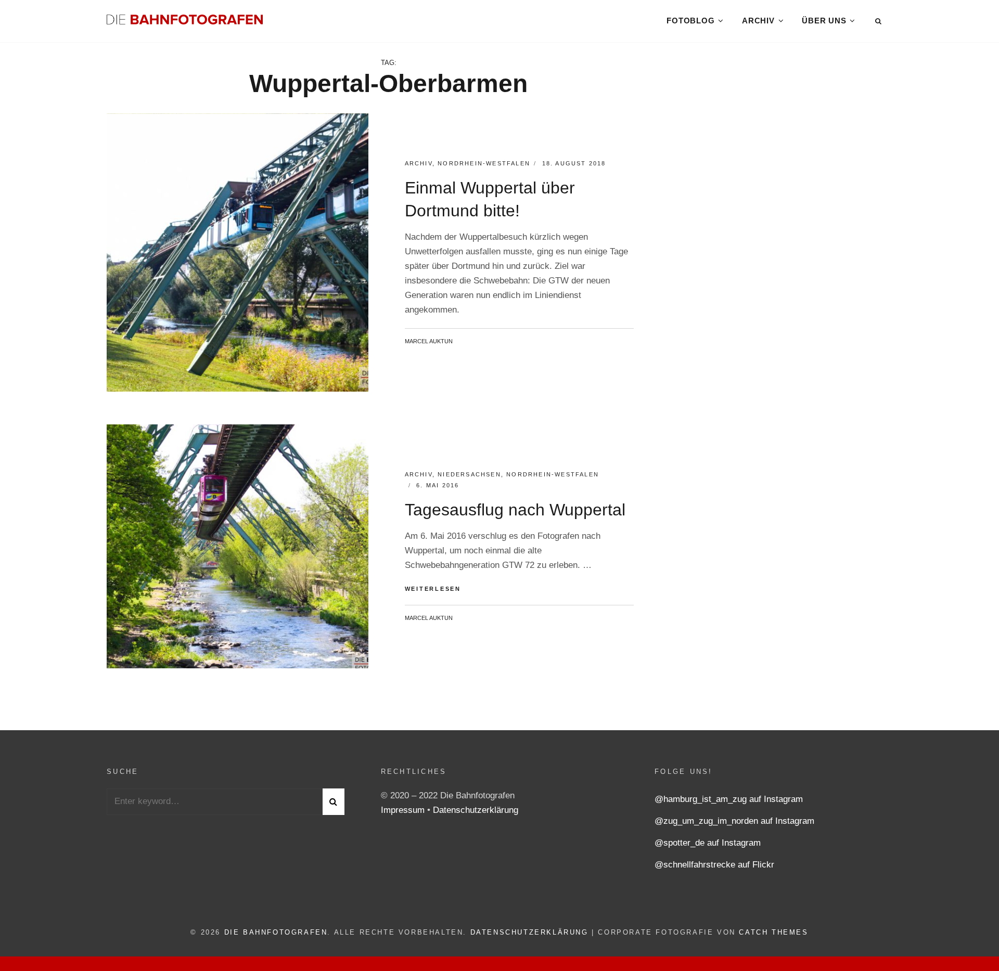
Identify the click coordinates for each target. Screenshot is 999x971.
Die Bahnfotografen (276, 932)
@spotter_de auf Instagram (708, 843)
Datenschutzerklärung (475, 810)
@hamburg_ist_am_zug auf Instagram (729, 799)
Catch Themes (773, 932)
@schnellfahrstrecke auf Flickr (714, 865)
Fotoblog (690, 20)
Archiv (758, 20)
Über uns (824, 20)
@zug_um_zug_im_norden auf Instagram (734, 821)
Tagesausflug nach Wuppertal (515, 509)
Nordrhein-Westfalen (484, 163)
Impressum (404, 810)
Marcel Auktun (429, 341)
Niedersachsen (469, 474)
